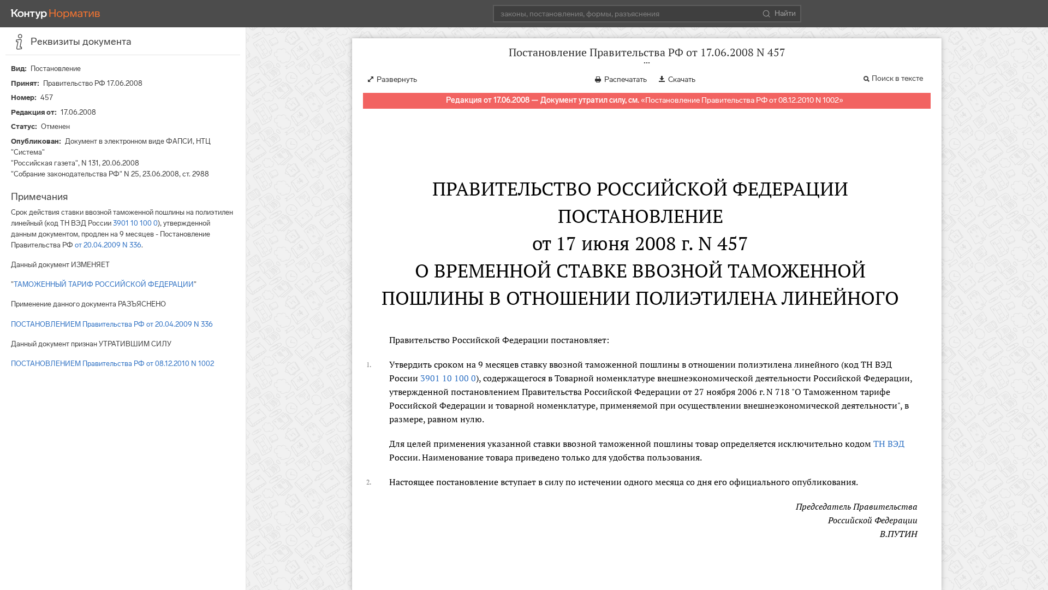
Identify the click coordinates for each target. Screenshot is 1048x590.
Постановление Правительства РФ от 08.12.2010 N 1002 (742, 100)
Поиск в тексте (897, 78)
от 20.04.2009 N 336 (108, 245)
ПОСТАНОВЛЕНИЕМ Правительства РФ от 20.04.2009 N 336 (112, 324)
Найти (785, 13)
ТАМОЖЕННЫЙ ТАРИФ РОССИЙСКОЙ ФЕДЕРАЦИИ (104, 284)
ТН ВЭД (888, 443)
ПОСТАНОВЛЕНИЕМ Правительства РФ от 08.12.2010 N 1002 (112, 363)
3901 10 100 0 (135, 223)
